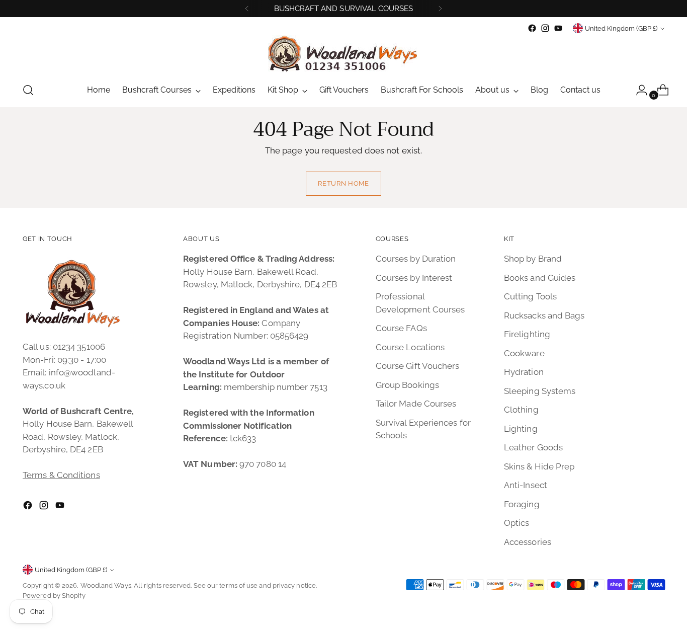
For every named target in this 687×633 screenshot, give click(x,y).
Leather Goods (533, 447)
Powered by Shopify (54, 595)
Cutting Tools (530, 296)
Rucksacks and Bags (544, 315)
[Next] (440, 8)
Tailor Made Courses (416, 404)
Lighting (521, 429)
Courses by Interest (414, 278)
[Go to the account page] (638, 90)
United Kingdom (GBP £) (621, 28)
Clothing (521, 410)
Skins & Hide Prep (539, 466)
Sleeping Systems (539, 391)
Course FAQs (401, 328)
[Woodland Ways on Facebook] (532, 28)
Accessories (527, 542)
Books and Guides (539, 278)
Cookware (524, 353)
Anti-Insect (525, 485)
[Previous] (247, 8)
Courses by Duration (416, 259)
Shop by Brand (533, 259)
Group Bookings (407, 385)
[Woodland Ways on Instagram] (545, 28)
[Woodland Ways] (343, 54)
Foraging (522, 504)
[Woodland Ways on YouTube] (558, 28)
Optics (517, 523)
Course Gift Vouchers (418, 366)
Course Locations (410, 347)
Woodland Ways (105, 585)
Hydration (524, 372)
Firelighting (527, 334)
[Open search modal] (28, 90)
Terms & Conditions (61, 475)
